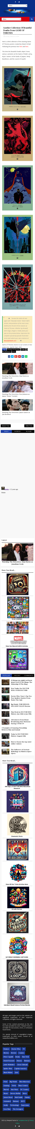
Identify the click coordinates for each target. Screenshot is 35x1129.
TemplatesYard (23, 1120)
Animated (7, 1101)
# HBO (23, 349)
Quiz (16, 1072)
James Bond (8, 1097)
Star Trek (25, 1057)
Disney (19, 1061)
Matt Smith (18, 1097)
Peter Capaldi (8, 1057)
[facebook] (15, 1)
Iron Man (7, 1109)
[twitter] (19, 1)
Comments (28, 675)
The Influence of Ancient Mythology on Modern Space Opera (21, 751)
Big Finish (13, 1082)
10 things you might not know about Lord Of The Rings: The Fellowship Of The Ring (21, 682)
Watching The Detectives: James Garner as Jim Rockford (16, 413)
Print (5, 1082)
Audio (6, 1105)
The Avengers (18, 1109)
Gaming (6, 1086)
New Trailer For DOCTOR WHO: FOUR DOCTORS (20, 689)
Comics (21, 1053)
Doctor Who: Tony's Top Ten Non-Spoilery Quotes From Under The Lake (21, 698)
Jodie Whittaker (9, 1065)
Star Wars (14, 1089)
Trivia (14, 1086)
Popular (6, 675)
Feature (6, 1049)
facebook (17, 431)
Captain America (20, 1069)
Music (6, 1093)
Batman (27, 1061)
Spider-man (8, 1069)
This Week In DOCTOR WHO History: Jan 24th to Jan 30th (21, 713)
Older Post (29, 426)
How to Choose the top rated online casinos (21, 743)
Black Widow (8, 1072)
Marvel (6, 1089)
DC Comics (24, 1089)
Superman (25, 1105)
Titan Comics (23, 1086)
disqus (6, 431)
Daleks (27, 1097)
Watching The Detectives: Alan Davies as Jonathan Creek (15, 377)
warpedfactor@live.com (10, 1038)
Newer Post (5, 426)
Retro (25, 1093)
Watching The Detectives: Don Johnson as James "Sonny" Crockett (16, 395)
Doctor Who (16, 1049)
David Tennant (9, 1061)
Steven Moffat (15, 1093)
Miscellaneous (24, 1082)
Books (17, 1057)
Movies (6, 1053)
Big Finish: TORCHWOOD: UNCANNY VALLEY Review (20, 705)
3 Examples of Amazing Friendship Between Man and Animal (14, 729)
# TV (14, 352)
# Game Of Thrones (13, 349)
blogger (28, 431)
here (21, 46)
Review (13, 1053)
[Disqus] (17, 459)
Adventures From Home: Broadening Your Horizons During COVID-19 (21, 722)
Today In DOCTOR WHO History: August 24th (19, 735)
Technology (14, 1105)
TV (24, 1049)
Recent (17, 675)
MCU (23, 1101)
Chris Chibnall (22, 1065)
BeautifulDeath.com (10, 341)
